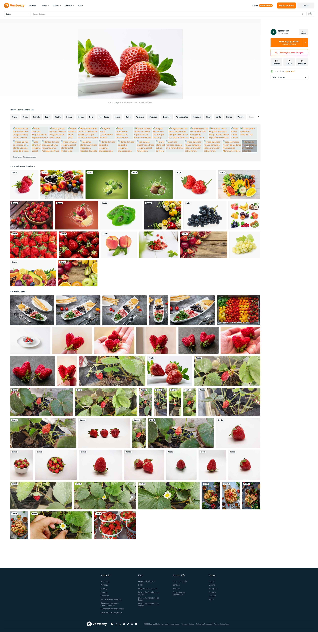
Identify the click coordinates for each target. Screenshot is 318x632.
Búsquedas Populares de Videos (148, 604)
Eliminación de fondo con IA (112, 609)
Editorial (68, 5)
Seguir (303, 33)
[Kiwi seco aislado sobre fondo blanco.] (121, 215)
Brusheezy (105, 581)
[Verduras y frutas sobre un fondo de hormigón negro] (162, 215)
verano (241, 117)
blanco (229, 117)
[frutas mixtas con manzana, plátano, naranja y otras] (239, 184)
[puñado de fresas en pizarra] (79, 244)
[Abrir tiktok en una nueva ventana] (128, 624)
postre (58, 117)
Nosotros (176, 588)
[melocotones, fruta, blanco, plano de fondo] (119, 244)
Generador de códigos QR (111, 612)
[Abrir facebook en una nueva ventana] (112, 624)
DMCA (140, 585)
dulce (128, 117)
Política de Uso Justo (221, 624)
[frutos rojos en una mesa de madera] (203, 244)
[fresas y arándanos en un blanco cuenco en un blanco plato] (30, 340)
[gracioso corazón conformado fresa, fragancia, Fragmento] (72, 340)
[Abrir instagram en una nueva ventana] (116, 624)
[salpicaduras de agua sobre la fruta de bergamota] (106, 184)
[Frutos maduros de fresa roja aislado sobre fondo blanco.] (24, 184)
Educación (105, 596)
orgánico (167, 117)
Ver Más (249, 146)
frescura (197, 117)
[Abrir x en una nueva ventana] (132, 624)
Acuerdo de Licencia (146, 581)
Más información (279, 77)
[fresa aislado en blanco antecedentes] (104, 433)
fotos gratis (104, 117)
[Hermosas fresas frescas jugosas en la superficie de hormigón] (158, 244)
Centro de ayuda (180, 581)
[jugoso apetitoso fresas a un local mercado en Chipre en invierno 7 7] (115, 525)
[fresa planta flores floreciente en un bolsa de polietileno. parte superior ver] (105, 495)
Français (212, 596)
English (212, 581)
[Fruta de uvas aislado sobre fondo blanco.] (204, 215)
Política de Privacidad (204, 624)
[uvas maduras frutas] (244, 244)
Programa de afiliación (147, 588)
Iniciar (305, 5)
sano (47, 117)
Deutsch (212, 592)
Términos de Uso (188, 624)
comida (36, 117)
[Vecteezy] (14, 5)
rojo (91, 117)
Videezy (104, 588)
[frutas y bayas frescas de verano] (61, 184)
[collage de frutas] (244, 215)
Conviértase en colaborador (179, 593)
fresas (14, 117)
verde (218, 117)
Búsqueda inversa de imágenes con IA (109, 604)
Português (213, 588)
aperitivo (140, 117)
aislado (252, 117)
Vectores (32, 5)
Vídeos (56, 5)
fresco (117, 117)
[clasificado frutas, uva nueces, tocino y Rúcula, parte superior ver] (32, 310)
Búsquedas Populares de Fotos (148, 599)
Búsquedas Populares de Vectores (148, 593)
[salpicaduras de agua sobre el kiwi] (151, 184)
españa (81, 117)
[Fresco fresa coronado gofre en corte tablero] (211, 495)
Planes (255, 5)
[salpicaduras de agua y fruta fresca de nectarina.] (76, 215)
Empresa (104, 592)
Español (212, 585)
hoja (208, 117)
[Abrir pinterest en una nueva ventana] (124, 624)
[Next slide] (257, 117)
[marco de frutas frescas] (77, 273)
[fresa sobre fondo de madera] (31, 215)
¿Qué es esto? (290, 71)
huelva (69, 117)
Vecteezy (104, 585)
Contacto (176, 585)
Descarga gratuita (289, 42)
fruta (25, 117)
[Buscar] (303, 13)
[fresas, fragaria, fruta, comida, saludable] (169, 371)
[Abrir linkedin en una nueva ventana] (120, 624)
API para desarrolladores (111, 599)
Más (79, 5)
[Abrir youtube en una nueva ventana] (136, 624)
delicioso (153, 117)
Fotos (44, 5)
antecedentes (182, 117)
